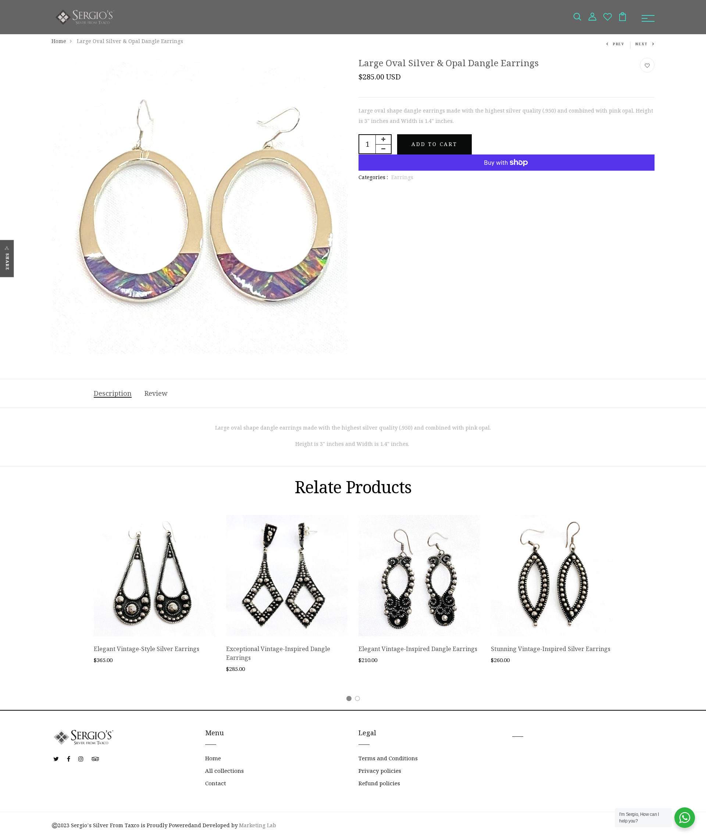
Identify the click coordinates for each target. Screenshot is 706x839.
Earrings (402, 177)
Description (113, 393)
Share (7, 262)
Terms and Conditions (388, 758)
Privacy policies (380, 770)
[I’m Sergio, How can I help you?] (684, 817)
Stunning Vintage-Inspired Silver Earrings (550, 649)
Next (641, 44)
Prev (618, 44)
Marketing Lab (257, 825)
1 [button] (350, 699)
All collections (224, 770)
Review (156, 393)
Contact (215, 783)
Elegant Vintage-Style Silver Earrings (146, 649)
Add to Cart (434, 144)
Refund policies (379, 783)
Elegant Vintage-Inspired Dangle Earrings (418, 649)
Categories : (373, 177)
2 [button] (358, 699)
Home (58, 41)
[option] (154, 595)
